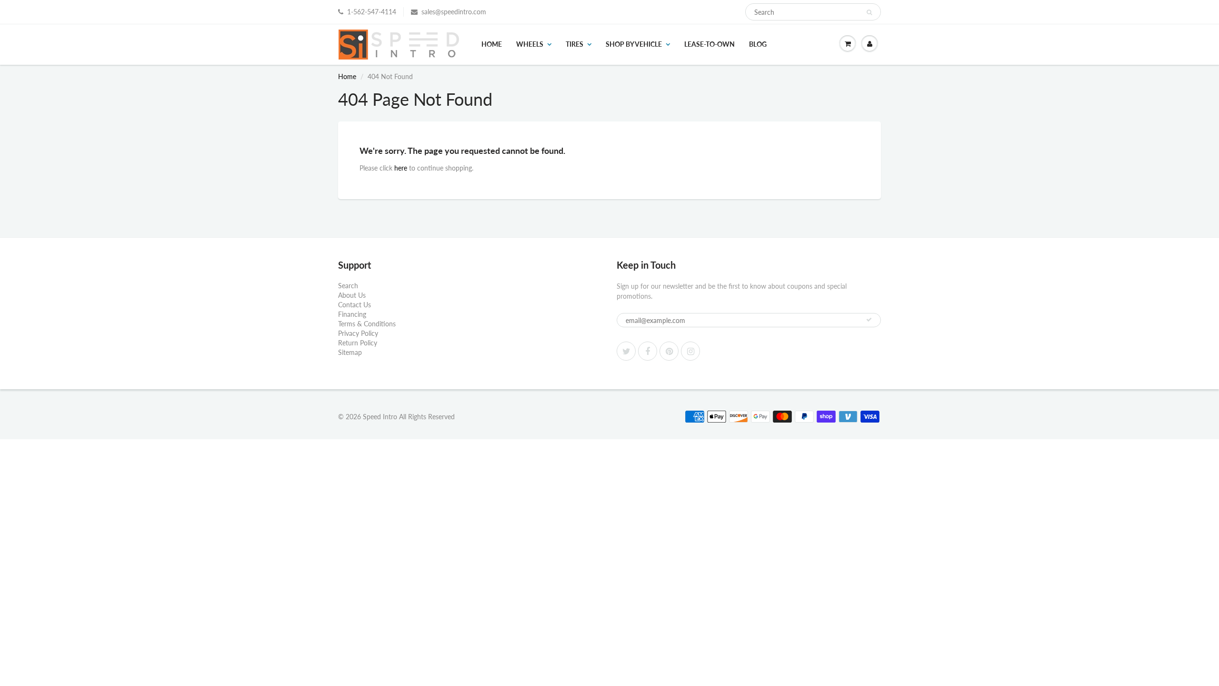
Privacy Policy (358, 333)
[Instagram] (690, 351)
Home (491, 44)
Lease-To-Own (709, 44)
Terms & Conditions (367, 324)
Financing (352, 314)
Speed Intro (380, 417)
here (400, 168)
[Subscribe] (869, 319)
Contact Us (354, 305)
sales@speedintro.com (453, 12)
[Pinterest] (669, 351)
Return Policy (357, 343)
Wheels (529, 44)
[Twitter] (626, 351)
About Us (352, 295)
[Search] (869, 12)
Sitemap (350, 352)
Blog (758, 44)
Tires (574, 44)
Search (348, 286)
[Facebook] (647, 351)
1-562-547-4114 (371, 12)
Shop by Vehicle (634, 44)
